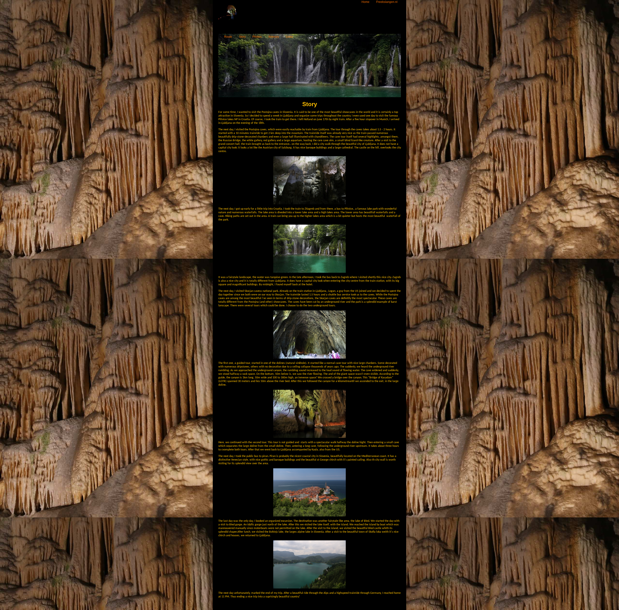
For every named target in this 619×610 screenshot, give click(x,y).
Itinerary (273, 36)
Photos (257, 36)
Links (289, 36)
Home (365, 2)
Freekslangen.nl (387, 2)
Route (228, 36)
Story (242, 36)
